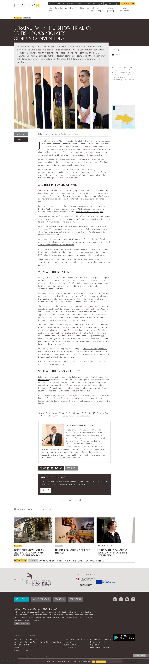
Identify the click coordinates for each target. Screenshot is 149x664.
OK (93, 661)
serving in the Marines (75, 209)
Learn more (139, 656)
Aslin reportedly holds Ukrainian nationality (56, 245)
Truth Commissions (71, 645)
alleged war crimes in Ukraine (95, 388)
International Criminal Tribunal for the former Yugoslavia (37, 642)
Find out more (21, 624)
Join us (45, 490)
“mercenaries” (44, 229)
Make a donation (41, 599)
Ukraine (17, 18)
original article (83, 416)
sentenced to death (60, 144)
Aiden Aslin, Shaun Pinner (53, 147)
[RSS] (133, 599)
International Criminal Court (26, 639)
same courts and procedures (95, 349)
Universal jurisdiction (23, 645)
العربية (99, 4)
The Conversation (100, 413)
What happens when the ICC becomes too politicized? (71, 560)
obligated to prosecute (80, 327)
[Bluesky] (127, 599)
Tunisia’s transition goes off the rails (72, 551)
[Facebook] (121, 599)
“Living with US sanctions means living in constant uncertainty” (112, 552)
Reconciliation (69, 648)
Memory (17, 648)
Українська (80, 4)
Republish (20, 134)
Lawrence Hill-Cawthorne (49, 134)
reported (104, 327)
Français (52, 4)
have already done (92, 398)
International (20, 560)
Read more (101, 661)
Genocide (85, 8)
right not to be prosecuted (64, 286)
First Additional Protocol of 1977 (63, 196)
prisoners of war (48, 509)
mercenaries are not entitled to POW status (62, 239)
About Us (59, 599)
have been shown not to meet (50, 344)
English (61, 4)
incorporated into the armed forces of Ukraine (84, 255)
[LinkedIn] (115, 599)
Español (70, 4)
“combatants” (74, 219)
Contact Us (75, 599)
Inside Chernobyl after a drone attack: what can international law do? (29, 552)
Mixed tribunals (69, 642)
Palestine (75, 8)
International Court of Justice (75, 639)
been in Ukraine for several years (89, 212)
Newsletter (21, 599)
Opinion (26, 18)
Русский (91, 4)
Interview (33, 560)
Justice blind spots (21, 650)
